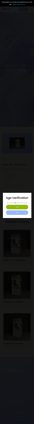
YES (17, 207)
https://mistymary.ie (19, 4)
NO (17, 212)
